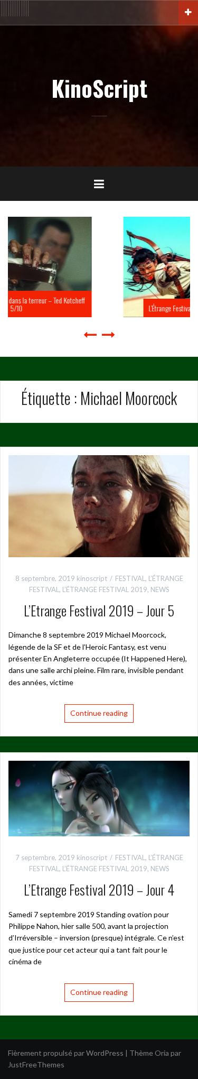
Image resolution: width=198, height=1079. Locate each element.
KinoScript (99, 87)
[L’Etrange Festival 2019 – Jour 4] (99, 797)
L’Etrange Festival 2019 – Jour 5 (99, 610)
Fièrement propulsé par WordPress (66, 1052)
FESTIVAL (130, 578)
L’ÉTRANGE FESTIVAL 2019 (104, 589)
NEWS (159, 589)
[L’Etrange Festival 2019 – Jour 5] (99, 505)
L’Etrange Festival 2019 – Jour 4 (99, 889)
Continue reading (99, 712)
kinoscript (92, 578)
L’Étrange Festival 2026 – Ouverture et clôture (119, 307)
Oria (162, 1052)
